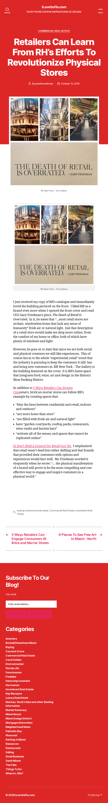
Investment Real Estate (20, 689)
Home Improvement (18, 680)
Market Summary (16, 710)
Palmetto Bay (14, 731)
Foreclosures (14, 672)
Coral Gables (13, 659)
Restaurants (13, 748)
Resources (12, 743)
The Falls (11, 764)
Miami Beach (13, 714)
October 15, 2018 (70, 83)
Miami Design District (19, 718)
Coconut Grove (15, 651)
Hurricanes (12, 685)
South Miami (13, 760)
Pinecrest (11, 735)
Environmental (14, 664)
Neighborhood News (18, 726)
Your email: (11, 594)
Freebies (11, 676)
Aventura (11, 638)
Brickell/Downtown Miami (21, 642)
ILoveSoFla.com (54, 7)
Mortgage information (19, 722)
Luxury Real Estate (17, 697)
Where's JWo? (14, 773)
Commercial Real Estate (54, 31)
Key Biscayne (14, 693)
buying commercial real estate (32, 510)
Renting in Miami (16, 739)
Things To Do (14, 769)
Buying (10, 647)
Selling (10, 752)
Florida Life (12, 668)
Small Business (15, 756)
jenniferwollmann (44, 83)
